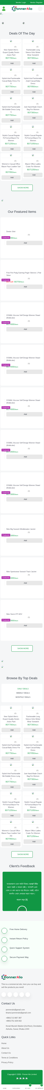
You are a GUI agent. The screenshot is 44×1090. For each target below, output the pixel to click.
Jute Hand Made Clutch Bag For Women (33, 122)
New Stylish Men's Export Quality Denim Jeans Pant (11, 66)
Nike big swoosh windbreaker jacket (20, 543)
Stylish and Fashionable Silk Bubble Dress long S (11, 123)
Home (3, 1058)
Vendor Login (21, 2)
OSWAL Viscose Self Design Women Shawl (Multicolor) (23, 331)
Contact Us (6, 1067)
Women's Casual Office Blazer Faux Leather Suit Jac (11, 180)
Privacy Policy (7, 1077)
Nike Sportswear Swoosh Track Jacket (21, 586)
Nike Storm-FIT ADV (14, 628)
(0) (15, 61)
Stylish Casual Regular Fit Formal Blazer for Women (11, 152)
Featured (5, 252)
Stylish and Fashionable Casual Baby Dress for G (11, 95)
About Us (5, 1063)
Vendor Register (36, 2)
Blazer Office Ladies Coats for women (33, 179)
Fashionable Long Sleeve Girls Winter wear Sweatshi (33, 66)
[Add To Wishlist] (20, 56)
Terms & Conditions (9, 1072)
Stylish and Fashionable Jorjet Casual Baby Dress (33, 95)
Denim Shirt (10, 246)
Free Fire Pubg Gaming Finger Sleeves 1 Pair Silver (23, 288)
